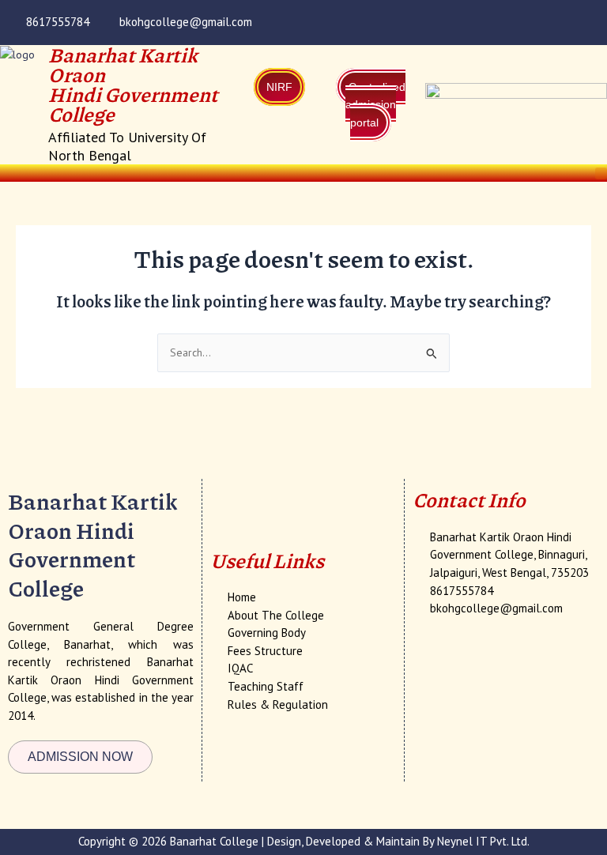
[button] (601, 173)
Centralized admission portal (375, 105)
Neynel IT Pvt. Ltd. (483, 841)
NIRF (279, 87)
